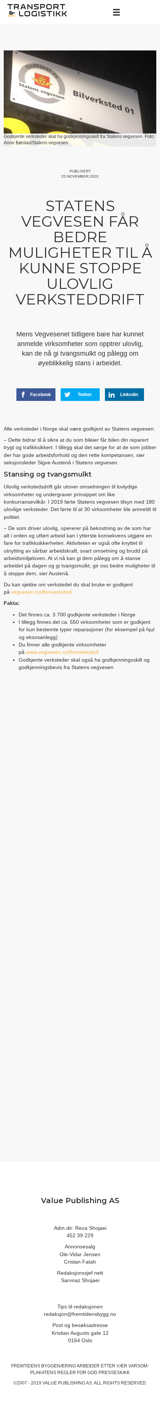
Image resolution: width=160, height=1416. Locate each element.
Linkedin (129, 394)
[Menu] (116, 12)
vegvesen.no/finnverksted (41, 592)
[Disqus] (80, 800)
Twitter (85, 394)
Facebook (40, 394)
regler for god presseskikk (93, 1372)
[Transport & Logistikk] (37, 10)
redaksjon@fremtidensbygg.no (80, 1314)
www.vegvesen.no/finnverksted (62, 652)
